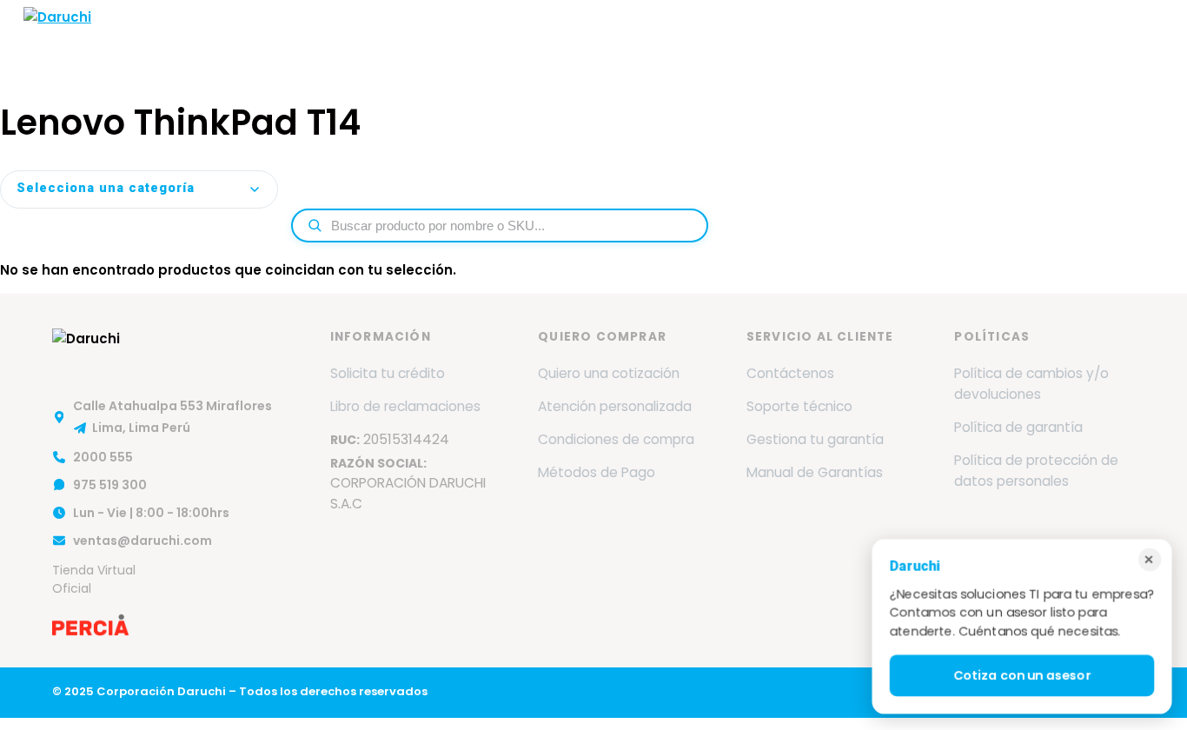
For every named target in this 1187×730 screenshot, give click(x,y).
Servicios (510, 37)
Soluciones (612, 37)
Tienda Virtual (1108, 37)
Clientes (799, 37)
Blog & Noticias (900, 37)
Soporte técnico (799, 406)
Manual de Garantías (814, 472)
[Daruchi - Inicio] (57, 37)
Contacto (1006, 37)
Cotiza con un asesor (1022, 675)
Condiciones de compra (616, 439)
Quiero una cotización (609, 373)
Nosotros (338, 37)
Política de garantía (1018, 427)
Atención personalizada (615, 406)
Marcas (419, 37)
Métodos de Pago (596, 472)
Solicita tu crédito (387, 373)
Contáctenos (790, 373)
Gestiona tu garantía (815, 439)
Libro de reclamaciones (405, 406)
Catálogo (716, 37)
